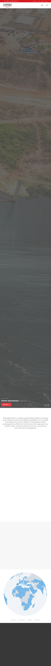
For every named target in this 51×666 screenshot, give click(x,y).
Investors (34, 1)
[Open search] (47, 5)
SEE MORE (5, 404)
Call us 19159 (6, 1)
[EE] (8, 5)
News (42, 1)
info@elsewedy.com (14, 1)
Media (46, 1)
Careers (38, 1)
